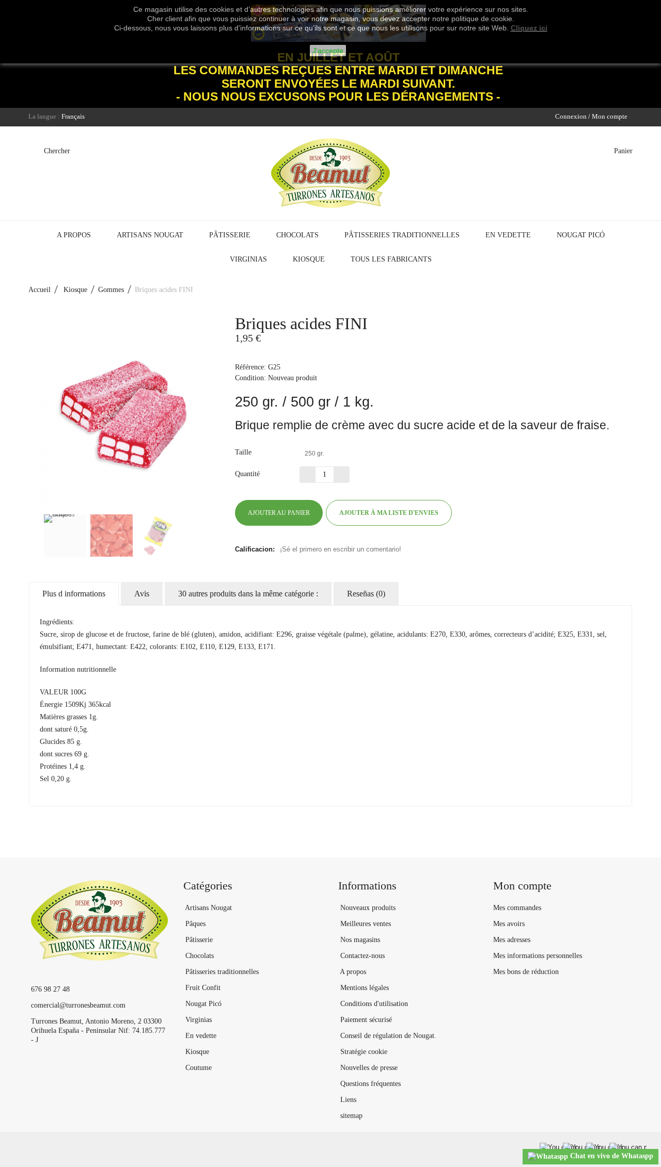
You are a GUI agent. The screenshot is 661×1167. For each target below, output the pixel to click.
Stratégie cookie (362, 1052)
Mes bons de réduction (526, 972)
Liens (347, 1100)
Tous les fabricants (391, 259)
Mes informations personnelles (537, 956)
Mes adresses (511, 940)
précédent (33, 535)
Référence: (250, 367)
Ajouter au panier (279, 512)
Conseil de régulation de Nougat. (387, 1036)
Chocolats (297, 235)
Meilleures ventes (364, 924)
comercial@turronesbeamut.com (78, 1005)
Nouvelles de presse (368, 1068)
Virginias (248, 259)
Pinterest (495, 513)
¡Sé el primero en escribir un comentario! (340, 549)
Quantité (247, 474)
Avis (141, 593)
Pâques (194, 924)
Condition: (250, 378)
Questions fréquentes (369, 1084)
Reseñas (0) (366, 593)
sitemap (350, 1116)
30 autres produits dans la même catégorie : (248, 593)
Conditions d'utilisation (373, 1004)
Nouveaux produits (367, 908)
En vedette (508, 235)
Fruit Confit (202, 988)
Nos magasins (359, 940)
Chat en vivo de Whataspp (610, 1156)
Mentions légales (363, 988)
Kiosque (309, 259)
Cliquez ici (529, 28)
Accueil (39, 290)
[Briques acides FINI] (65, 535)
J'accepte (327, 50)
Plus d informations (73, 593)
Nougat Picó (581, 235)
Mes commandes (517, 908)
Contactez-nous (361, 956)
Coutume (197, 1068)
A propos (74, 235)
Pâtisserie (229, 235)
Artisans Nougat (150, 235)
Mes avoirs (509, 924)
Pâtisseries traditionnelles (402, 235)
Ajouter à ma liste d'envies (388, 512)
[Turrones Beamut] (330, 173)
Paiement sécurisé (365, 1020)
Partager (477, 513)
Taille (244, 452)
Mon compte (522, 885)
